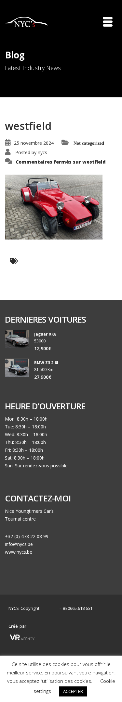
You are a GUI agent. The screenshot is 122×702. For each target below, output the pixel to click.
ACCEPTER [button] (73, 691)
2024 (51, 608)
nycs (42, 152)
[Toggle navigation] (108, 21)
